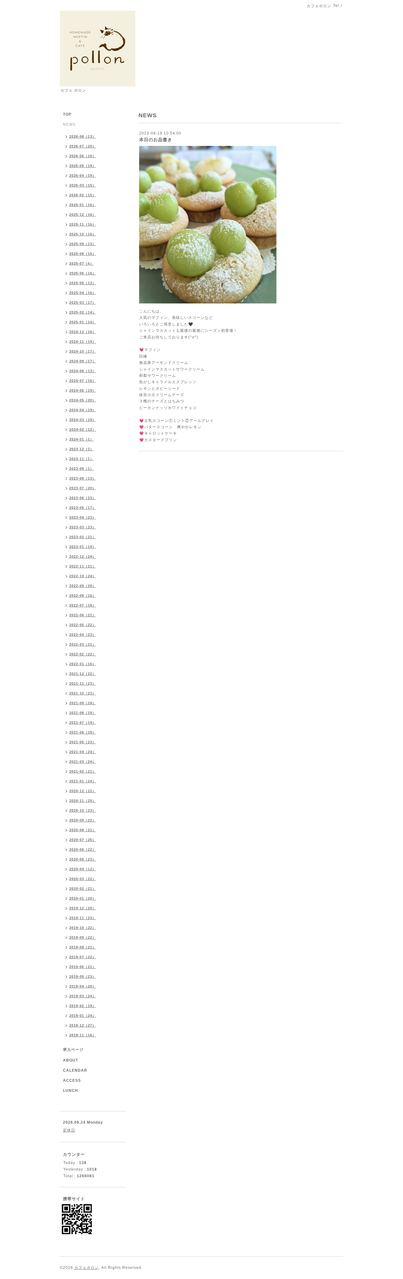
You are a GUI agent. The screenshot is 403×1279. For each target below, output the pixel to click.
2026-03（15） (82, 185)
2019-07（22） (82, 957)
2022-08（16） (82, 595)
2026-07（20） (82, 146)
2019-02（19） (82, 1006)
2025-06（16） (82, 273)
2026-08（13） (82, 136)
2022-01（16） (82, 664)
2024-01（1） (81, 439)
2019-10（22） (82, 928)
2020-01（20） (82, 898)
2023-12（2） (81, 449)
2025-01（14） (82, 322)
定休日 (69, 1130)
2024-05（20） (82, 400)
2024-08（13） (82, 371)
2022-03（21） (82, 644)
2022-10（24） (82, 576)
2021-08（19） (82, 713)
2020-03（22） (82, 879)
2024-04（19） (82, 410)
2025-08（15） (82, 254)
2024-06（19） (82, 390)
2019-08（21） (82, 947)
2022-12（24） (82, 556)
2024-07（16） (82, 381)
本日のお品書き (155, 139)
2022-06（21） (82, 615)
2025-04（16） (82, 293)
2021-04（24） (82, 752)
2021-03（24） (82, 761)
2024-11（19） (82, 341)
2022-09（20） (82, 586)
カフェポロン (86, 1267)
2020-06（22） (82, 849)
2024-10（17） (82, 351)
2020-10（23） (82, 810)
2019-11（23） (82, 918)
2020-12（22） (82, 791)
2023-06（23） (82, 498)
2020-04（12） (82, 869)
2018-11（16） (82, 1035)
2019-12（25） (82, 908)
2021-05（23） (82, 742)
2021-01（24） (82, 781)
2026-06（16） (82, 156)
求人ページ (73, 1049)
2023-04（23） (82, 517)
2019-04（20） (82, 986)
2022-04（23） (82, 635)
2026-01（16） (82, 205)
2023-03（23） (82, 527)
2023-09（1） (81, 468)
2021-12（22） (82, 674)
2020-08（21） (82, 830)
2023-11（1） (81, 459)
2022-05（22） (82, 625)
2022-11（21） (82, 566)
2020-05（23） (82, 859)
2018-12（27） (82, 1025)
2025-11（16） (82, 224)
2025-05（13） (82, 283)
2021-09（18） (82, 703)
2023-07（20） (82, 488)
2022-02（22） (82, 654)
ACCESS (72, 1080)
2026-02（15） (82, 195)
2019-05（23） (82, 976)
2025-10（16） (82, 234)
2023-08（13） (82, 478)
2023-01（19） (82, 547)
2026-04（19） (82, 175)
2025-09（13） (82, 244)
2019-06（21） (82, 967)
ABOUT (70, 1060)
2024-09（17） (82, 361)
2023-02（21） (82, 537)
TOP (67, 114)
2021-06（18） (82, 732)
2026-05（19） (82, 166)
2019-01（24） (82, 1015)
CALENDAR (75, 1070)
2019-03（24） (82, 996)
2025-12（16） (82, 214)
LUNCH (70, 1090)
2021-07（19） (82, 722)
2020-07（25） (82, 840)
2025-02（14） (82, 312)
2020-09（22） (82, 820)
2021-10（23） (82, 693)
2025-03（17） (82, 302)
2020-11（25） (82, 801)
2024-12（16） (82, 332)
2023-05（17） (82, 508)
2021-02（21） (82, 771)
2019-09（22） (82, 937)
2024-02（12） (82, 429)
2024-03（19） (82, 420)
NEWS (69, 124)
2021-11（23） (82, 683)
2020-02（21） (82, 888)
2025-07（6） (81, 263)
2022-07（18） (82, 605)
